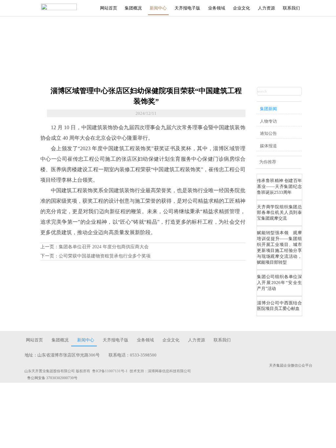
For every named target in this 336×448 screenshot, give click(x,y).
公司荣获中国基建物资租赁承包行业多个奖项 (105, 256)
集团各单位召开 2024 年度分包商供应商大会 (104, 246)
